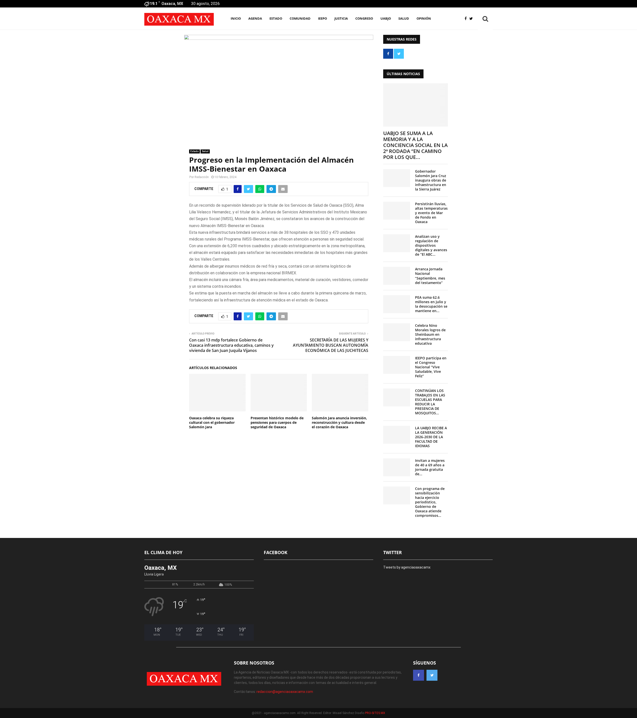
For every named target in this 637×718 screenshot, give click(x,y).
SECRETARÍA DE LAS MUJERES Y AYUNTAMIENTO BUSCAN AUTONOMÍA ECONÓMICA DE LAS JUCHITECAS (330, 345)
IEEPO (322, 18)
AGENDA (255, 18)
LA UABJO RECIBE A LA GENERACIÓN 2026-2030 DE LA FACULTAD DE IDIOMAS (431, 437)
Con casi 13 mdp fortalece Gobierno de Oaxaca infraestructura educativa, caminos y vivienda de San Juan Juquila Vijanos (231, 345)
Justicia (341, 18)
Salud (403, 18)
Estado (275, 18)
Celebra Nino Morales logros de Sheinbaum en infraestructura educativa (430, 334)
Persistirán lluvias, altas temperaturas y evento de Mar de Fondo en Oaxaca (431, 212)
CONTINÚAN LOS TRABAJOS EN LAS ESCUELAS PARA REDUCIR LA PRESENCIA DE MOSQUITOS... (430, 401)
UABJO (385, 18)
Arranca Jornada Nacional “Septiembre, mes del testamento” (430, 276)
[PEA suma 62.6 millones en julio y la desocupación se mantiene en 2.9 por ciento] (396, 304)
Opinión (424, 18)
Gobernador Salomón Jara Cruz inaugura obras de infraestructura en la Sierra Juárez (430, 180)
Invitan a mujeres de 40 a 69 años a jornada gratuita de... (430, 467)
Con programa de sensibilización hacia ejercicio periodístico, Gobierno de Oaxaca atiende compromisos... (430, 502)
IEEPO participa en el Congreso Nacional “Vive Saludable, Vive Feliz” (430, 367)
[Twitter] (472, 19)
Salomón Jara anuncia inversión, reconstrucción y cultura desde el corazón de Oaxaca (339, 422)
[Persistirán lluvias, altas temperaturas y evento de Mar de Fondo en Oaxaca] (396, 211)
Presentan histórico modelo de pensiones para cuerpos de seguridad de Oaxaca (277, 422)
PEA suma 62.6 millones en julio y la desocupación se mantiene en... (431, 304)
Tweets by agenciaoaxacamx (406, 567)
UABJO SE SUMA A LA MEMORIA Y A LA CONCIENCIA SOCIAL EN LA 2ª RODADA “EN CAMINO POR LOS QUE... (415, 145)
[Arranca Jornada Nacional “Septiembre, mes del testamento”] (396, 276)
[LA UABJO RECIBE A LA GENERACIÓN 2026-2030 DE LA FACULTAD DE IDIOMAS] (396, 435)
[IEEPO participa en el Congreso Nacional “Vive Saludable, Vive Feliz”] (396, 365)
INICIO (236, 18)
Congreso (364, 18)
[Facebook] (467, 19)
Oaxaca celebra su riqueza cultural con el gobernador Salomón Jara (212, 422)
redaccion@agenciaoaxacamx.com (285, 692)
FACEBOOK (275, 552)
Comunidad (300, 18)
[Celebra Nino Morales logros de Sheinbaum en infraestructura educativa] (396, 332)
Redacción (202, 177)
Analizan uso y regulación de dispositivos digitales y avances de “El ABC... (431, 245)
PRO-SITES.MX (375, 713)
